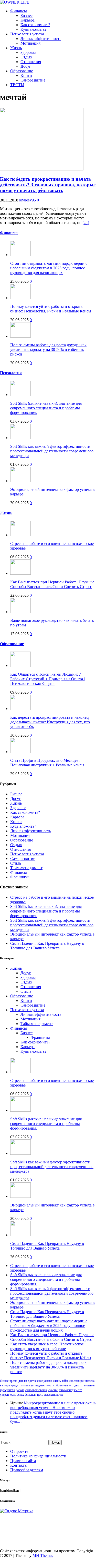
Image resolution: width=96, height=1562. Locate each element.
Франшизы (19, 877)
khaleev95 (27, 200)
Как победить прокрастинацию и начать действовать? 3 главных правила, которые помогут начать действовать (47, 184)
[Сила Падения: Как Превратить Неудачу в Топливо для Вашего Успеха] (20, 1235)
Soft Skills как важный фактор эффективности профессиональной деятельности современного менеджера (51, 451)
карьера (5, 1385)
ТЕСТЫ (17, 85)
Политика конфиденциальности (38, 1456)
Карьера (27, 20)
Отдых (26, 57)
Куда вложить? (33, 29)
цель (40, 1394)
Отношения (30, 61)
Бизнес (26, 15)
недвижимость (44, 1385)
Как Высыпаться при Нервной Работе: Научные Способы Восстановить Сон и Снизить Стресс (52, 584)
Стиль (15, 863)
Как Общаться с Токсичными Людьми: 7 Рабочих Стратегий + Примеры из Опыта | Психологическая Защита (47, 679)
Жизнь (16, 48)
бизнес (4, 1381)
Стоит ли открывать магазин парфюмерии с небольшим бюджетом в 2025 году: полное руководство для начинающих (48, 268)
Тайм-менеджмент (26, 868)
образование (63, 1385)
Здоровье (28, 52)
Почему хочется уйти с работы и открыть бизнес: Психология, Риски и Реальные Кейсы (50, 308)
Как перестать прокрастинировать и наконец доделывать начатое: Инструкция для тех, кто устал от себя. (50, 722)
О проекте (19, 1451)
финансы (30, 1394)
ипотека (89, 1381)
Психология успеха (27, 34)
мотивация (27, 1385)
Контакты (18, 1465)
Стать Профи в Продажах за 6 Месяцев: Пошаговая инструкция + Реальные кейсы (47, 762)
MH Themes (43, 1555)
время (13, 1381)
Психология (11, 373)
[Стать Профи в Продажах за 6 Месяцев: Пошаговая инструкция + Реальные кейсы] (20, 751)
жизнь (57, 1381)
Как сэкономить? (35, 25)
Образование (21, 71)
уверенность (8, 1394)
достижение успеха (40, 1381)
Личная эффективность (40, 38)
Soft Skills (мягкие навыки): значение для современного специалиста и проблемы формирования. (46, 408)
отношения (88, 1385)
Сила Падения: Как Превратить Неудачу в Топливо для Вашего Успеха (47, 945)
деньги (22, 1381)
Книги (26, 75)
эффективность (53, 1394)
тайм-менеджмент (70, 1390)
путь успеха (7, 1390)
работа (20, 1390)
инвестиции (76, 1381)
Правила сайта (23, 1460)
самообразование (36, 1390)
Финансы (18, 11)
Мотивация (30, 43)
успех (20, 1394)
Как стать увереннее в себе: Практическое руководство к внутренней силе (47, 1346)
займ (65, 1381)
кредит (15, 1385)
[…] (85, 222)
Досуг (25, 66)
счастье (53, 1390)
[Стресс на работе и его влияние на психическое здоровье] (20, 535)
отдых (76, 1385)
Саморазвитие (32, 80)
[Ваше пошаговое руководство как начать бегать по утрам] (20, 612)
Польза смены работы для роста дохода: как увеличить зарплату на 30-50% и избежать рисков (48, 349)
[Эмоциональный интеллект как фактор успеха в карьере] (20, 481)
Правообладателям (26, 1470)
